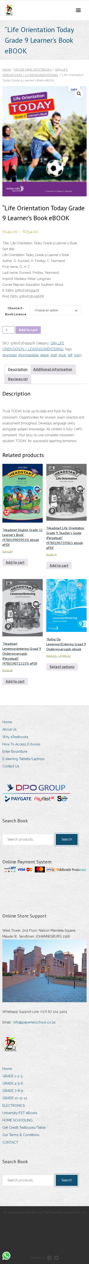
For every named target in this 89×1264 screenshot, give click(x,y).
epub (62, 355)
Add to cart (28, 330)
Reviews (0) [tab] (18, 379)
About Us (9, 729)
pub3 (78, 355)
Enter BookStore (14, 751)
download (9, 355)
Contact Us (10, 766)
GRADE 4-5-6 (12, 1083)
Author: (7, 261)
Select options (62, 667)
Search (66, 839)
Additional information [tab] (52, 369)
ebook (44, 355)
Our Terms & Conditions (20, 1135)
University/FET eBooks (19, 1113)
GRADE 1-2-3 (12, 1076)
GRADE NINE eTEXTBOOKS (33, 69)
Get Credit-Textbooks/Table (24, 1127)
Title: (5, 243)
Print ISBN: (10, 296)
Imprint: (8, 279)
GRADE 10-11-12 (14, 1098)
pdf (70, 355)
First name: (10, 267)
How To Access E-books (21, 744)
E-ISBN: (8, 290)
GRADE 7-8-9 (12, 1091)
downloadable (28, 355)
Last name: (10, 273)
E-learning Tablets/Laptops (23, 759)
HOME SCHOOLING (17, 1120)
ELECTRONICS (13, 1106)
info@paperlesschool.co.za (34, 1022)
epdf (54, 355)
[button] (79, 93)
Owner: (7, 285)
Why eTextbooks (15, 737)
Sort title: (8, 249)
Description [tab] (18, 369)
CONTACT (10, 1142)
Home (6, 69)
